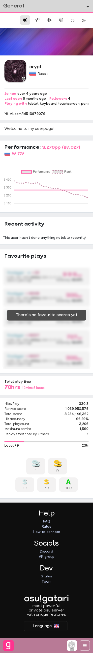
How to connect (46, 532)
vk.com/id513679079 (27, 114)
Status (46, 576)
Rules (46, 527)
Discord (46, 552)
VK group (47, 557)
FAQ (46, 521)
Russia (43, 74)
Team (46, 582)
